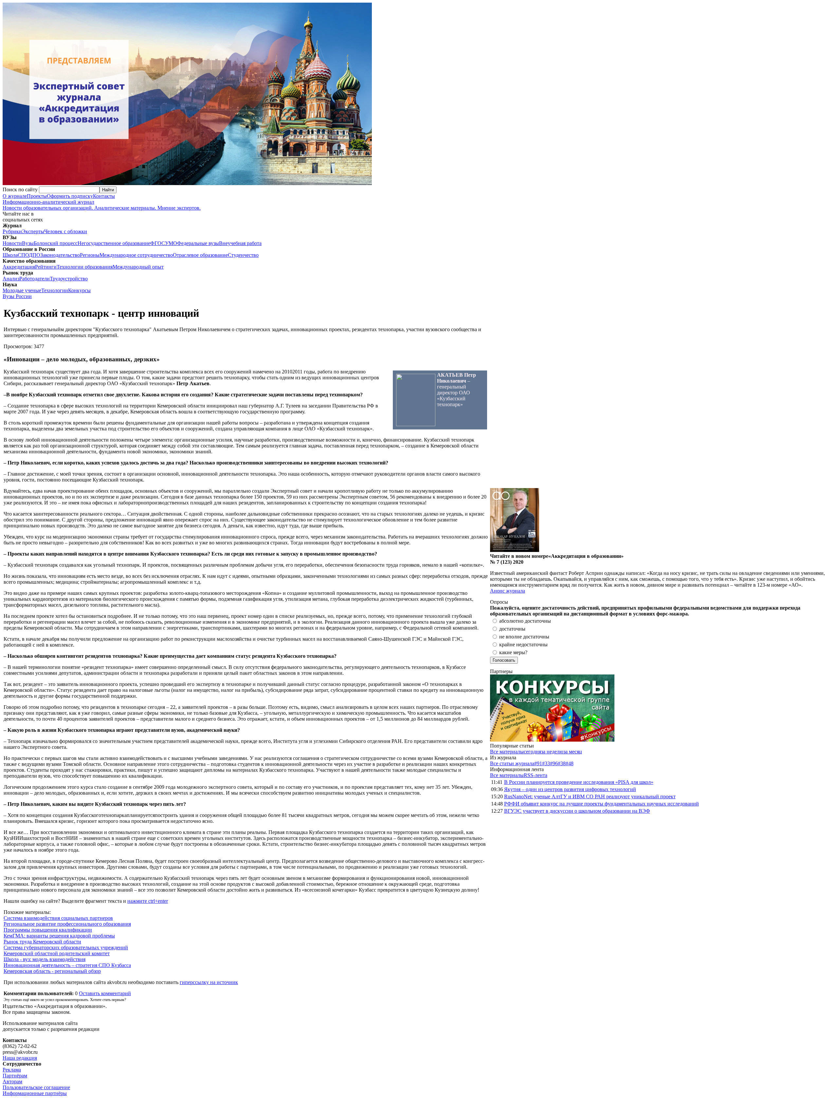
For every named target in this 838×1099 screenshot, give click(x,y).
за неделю (552, 751)
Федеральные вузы (198, 243)
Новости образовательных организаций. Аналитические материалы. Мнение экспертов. (102, 205)
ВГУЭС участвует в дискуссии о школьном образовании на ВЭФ (577, 811)
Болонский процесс (56, 243)
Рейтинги (46, 267)
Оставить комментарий (105, 993)
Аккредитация (19, 267)
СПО (23, 255)
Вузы (28, 243)
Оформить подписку (70, 196)
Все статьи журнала (512, 763)
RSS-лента (535, 775)
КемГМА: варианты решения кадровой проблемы (59, 935)
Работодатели (34, 278)
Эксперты (33, 231)
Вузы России (17, 296)
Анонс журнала (507, 591)
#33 (546, 763)
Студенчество (243, 255)
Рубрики (12, 231)
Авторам (12, 1081)
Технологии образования (85, 267)
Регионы (90, 255)
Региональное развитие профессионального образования (67, 924)
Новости (12, 243)
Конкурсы (79, 290)
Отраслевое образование (200, 255)
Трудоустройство (69, 278)
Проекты (37, 196)
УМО (171, 243)
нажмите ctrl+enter (147, 901)
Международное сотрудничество (136, 255)
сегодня (532, 751)
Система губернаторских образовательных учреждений (66, 947)
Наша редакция (20, 1058)
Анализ (11, 278)
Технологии (54, 290)
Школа (10, 255)
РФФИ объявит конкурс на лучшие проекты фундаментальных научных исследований (601, 803)
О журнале (15, 196)
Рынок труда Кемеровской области (42, 941)
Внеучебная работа (240, 243)
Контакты (104, 196)
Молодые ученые (22, 290)
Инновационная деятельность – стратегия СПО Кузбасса (67, 965)
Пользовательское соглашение (36, 1087)
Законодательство (60, 255)
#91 (538, 763)
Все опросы (821, 602)
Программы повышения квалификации (48, 930)
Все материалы (507, 751)
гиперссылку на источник (209, 982)
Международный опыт (138, 267)
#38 (562, 763)
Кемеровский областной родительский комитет (57, 953)
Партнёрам (15, 1075)
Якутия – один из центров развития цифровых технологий (570, 789)
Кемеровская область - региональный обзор (52, 971)
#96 (554, 763)
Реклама (12, 1069)
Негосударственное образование (114, 243)
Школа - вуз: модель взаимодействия (44, 959)
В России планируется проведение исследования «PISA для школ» (578, 782)
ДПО (34, 255)
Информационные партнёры (35, 1093)
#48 (570, 763)
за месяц (572, 751)
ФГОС (157, 243)
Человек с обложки (65, 231)
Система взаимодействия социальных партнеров (58, 918)
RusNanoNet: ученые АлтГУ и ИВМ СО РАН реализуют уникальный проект (590, 796)
